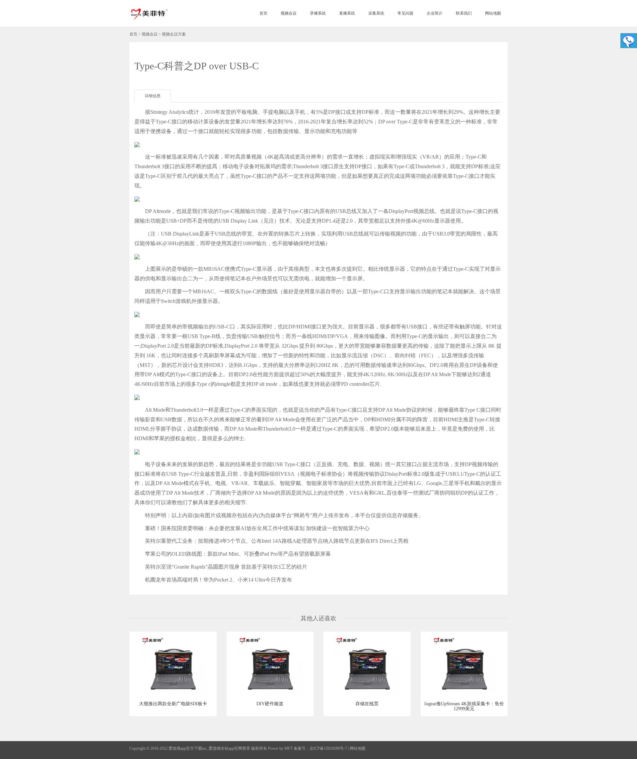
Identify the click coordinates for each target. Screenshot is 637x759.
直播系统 (347, 13)
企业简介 (435, 13)
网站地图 (493, 13)
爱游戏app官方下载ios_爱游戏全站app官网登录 (209, 748)
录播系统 (318, 13)
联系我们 (464, 13)
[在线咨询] (628, 40)
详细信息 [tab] (153, 96)
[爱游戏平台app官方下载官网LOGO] (149, 13)
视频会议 (289, 13)
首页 (263, 13)
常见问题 (405, 13)
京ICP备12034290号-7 (328, 748)
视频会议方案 (174, 34)
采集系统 (376, 13)
